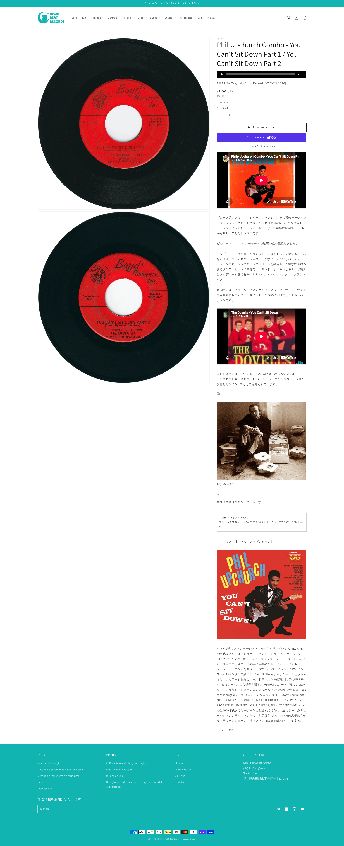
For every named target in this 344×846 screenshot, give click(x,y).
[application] (261, 74)
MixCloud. (180, 775)
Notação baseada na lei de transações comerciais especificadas (134, 784)
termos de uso (114, 775)
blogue (179, 763)
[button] (289, 18)
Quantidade (223, 108)
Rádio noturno (183, 769)
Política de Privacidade (119, 769)
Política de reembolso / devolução (126, 763)
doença (42, 782)
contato (179, 782)
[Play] (221, 74)
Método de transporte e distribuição (59, 775)
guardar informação (49, 763)
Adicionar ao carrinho (262, 127)
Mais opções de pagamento (262, 146)
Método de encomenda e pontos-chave (60, 769)
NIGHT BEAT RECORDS (163, 839)
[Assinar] (98, 809)
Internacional (45, 788)
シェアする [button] (227, 730)
